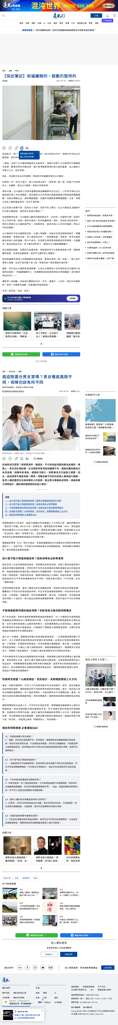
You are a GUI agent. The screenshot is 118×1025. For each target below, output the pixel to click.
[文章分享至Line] (4, 148)
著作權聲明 (75, 1007)
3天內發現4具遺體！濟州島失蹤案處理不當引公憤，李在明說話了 (30, 907)
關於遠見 (6, 993)
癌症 (35, 878)
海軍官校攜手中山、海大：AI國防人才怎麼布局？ (69, 893)
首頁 (4, 70)
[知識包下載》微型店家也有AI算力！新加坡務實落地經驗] (8, 1015)
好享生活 (12, 371)
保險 (16, 878)
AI (44, 23)
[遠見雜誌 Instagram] (35, 967)
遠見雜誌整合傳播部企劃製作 (13, 391)
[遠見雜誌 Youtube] (42, 967)
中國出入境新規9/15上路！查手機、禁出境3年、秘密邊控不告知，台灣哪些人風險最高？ (70, 921)
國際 (33, 23)
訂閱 (96, 15)
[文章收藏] (21, 148)
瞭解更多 (108, 5)
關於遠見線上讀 (19, 993)
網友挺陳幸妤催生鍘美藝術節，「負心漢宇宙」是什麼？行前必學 (70, 907)
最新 (21, 23)
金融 (39, 23)
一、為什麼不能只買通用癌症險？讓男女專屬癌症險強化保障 (33, 500)
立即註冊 (108, 967)
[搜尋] (114, 15)
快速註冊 (68, 954)
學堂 (90, 23)
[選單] (3, 15)
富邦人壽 (7, 878)
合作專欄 (58, 1002)
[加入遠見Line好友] (19, 967)
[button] (77, 322)
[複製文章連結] (16, 148)
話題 (27, 23)
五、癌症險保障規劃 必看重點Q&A (21, 514)
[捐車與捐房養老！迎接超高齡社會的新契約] (9, 920)
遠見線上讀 (81, 23)
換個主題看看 (102, 462)
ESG (73, 23)
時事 (16, 70)
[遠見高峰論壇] (11, 6)
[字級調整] (27, 148)
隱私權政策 (87, 1007)
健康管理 (26, 878)
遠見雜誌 (75, 986)
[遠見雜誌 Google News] (50, 967)
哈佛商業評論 (88, 986)
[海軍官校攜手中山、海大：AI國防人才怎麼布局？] (49, 893)
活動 (96, 23)
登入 (22, 156)
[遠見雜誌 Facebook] (27, 967)
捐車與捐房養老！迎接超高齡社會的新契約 (30, 921)
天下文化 (102, 986)
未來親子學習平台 (79, 989)
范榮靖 (4, 81)
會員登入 (49, 954)
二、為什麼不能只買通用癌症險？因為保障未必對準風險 (31, 503)
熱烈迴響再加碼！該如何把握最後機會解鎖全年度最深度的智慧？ (66, 30)
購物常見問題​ (18, 997)
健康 (20, 371)
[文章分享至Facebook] (10, 148)
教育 (61, 23)
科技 (49, 23)
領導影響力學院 (104, 989)
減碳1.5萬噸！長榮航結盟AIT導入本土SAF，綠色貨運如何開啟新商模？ (30, 893)
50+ (92, 989)
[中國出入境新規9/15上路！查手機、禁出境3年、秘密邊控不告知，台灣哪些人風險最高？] (49, 920)
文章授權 (6, 997)
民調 (67, 23)
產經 (55, 23)
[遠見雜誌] (59, 15)
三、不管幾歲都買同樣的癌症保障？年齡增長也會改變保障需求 (34, 507)
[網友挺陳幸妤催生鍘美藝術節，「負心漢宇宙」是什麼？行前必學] (49, 907)
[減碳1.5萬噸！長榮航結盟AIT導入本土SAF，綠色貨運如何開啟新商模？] (9, 893)
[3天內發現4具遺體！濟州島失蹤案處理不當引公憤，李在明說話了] (9, 907)
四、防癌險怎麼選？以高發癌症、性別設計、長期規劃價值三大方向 (36, 511)
